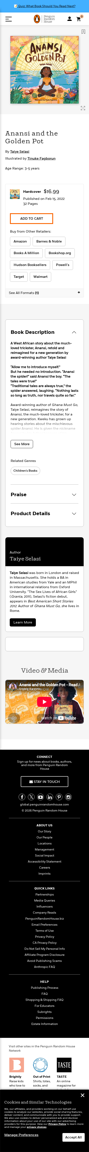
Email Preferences (44, 925)
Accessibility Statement (44, 862)
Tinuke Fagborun (41, 158)
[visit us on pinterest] (59, 797)
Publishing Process (44, 988)
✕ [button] (82, 1096)
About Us (44, 825)
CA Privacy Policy (45, 943)
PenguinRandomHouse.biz (44, 919)
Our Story (44, 831)
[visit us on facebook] (22, 797)
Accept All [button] (73, 1137)
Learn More (23, 623)
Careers (44, 868)
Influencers (45, 907)
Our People (44, 837)
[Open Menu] (8, 19)
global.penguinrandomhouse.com (44, 804)
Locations (45, 843)
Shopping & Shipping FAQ (44, 1000)
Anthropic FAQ (44, 967)
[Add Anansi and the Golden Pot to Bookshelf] (83, 31)
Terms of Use (44, 931)
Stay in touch (46, 781)
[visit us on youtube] (40, 797)
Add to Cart (31, 218)
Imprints (44, 874)
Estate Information (44, 1024)
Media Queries (44, 901)
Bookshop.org (60, 253)
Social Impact (44, 856)
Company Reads (44, 913)
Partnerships (44, 894)
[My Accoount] (69, 18)
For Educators (44, 1006)
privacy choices (36, 1127)
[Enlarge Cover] (83, 108)
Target (19, 276)
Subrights (44, 1012)
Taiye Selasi (19, 151)
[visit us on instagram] (68, 797)
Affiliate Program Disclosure (45, 955)
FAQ (44, 994)
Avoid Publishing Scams (44, 961)
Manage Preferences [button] (21, 1135)
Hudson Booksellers (30, 265)
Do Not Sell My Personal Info (44, 949)
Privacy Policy (44, 937)
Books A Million (26, 253)
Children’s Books (25, 471)
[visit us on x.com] (31, 797)
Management (44, 849)
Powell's (62, 265)
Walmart (40, 276)
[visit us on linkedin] (49, 797)
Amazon (20, 241)
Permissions (44, 1018)
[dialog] (44, 1121)
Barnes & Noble (49, 241)
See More (22, 444)
